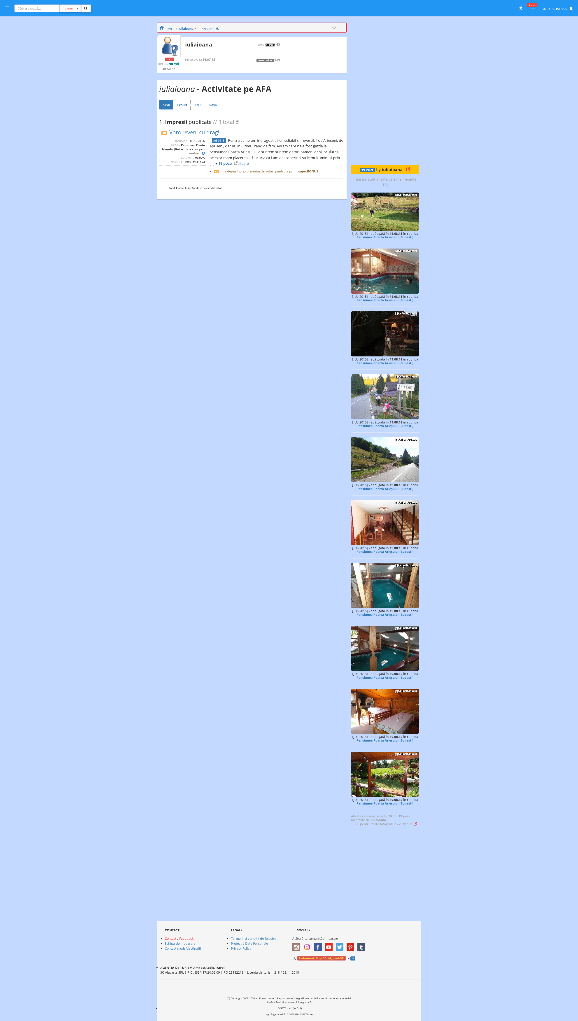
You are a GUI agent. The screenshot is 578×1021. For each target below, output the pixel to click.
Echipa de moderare (180, 943)
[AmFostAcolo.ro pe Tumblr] (362, 946)
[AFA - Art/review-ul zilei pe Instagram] (297, 946)
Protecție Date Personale (249, 943)
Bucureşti (171, 64)
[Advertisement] (385, 90)
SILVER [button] (270, 45)
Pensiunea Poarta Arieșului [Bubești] (385, 237)
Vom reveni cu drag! (194, 132)
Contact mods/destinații (183, 948)
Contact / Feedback (179, 938)
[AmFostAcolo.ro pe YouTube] (330, 946)
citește (243, 163)
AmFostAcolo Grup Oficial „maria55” (321, 958)
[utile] (520, 8)
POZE (367, 170)
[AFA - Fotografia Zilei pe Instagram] (308, 946)
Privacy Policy (241, 948)
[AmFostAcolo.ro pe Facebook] (319, 946)
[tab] (166, 104)
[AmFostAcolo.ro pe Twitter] (341, 946)
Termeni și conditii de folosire (253, 938)
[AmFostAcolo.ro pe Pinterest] (352, 946)
